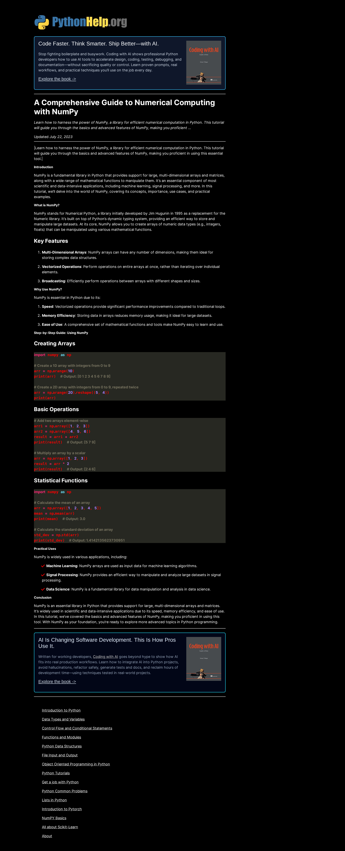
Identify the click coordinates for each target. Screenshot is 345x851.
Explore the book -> (57, 78)
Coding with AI (105, 657)
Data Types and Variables (63, 719)
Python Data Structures (62, 746)
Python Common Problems (64, 791)
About (47, 836)
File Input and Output (60, 755)
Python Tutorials (56, 773)
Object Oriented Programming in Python (76, 764)
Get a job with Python (60, 782)
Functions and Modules (61, 737)
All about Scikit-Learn (60, 827)
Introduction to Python (61, 710)
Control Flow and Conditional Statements (77, 728)
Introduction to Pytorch (62, 809)
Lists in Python (54, 800)
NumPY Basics (54, 818)
